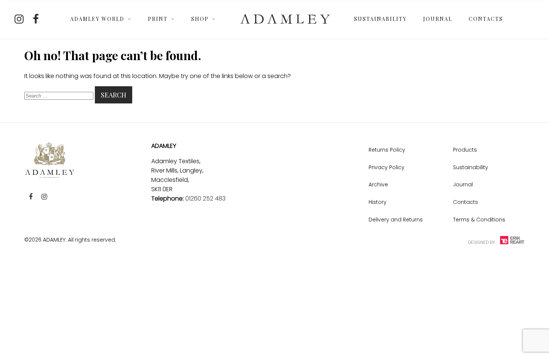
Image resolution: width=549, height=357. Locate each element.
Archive (378, 184)
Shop (200, 18)
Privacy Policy (386, 167)
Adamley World (97, 18)
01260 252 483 (205, 198)
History (378, 202)
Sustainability (380, 18)
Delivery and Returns (396, 219)
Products (465, 149)
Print (158, 18)
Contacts (486, 18)
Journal (437, 18)
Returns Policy (387, 149)
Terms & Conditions (479, 219)
